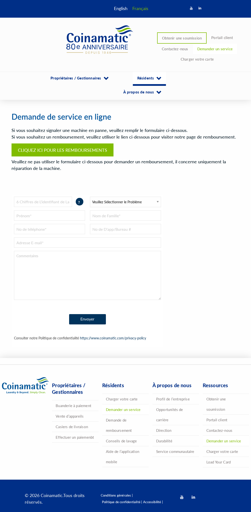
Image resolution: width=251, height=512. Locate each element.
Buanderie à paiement (73, 405)
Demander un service (215, 48)
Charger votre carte (197, 59)
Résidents (145, 77)
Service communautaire (175, 451)
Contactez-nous (175, 48)
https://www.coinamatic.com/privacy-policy (113, 337)
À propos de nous (138, 91)
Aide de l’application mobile (122, 456)
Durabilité (164, 440)
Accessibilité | (153, 501)
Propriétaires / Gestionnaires (75, 77)
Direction (164, 430)
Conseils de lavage (121, 440)
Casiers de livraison (72, 426)
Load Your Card (218, 461)
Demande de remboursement (119, 425)
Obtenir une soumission (182, 37)
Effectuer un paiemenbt (75, 437)
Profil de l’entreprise (173, 398)
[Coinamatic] (98, 39)
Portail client (222, 37)
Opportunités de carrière (169, 414)
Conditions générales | (117, 495)
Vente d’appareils (70, 416)
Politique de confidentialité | (122, 501)
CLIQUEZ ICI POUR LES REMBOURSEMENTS (62, 150)
